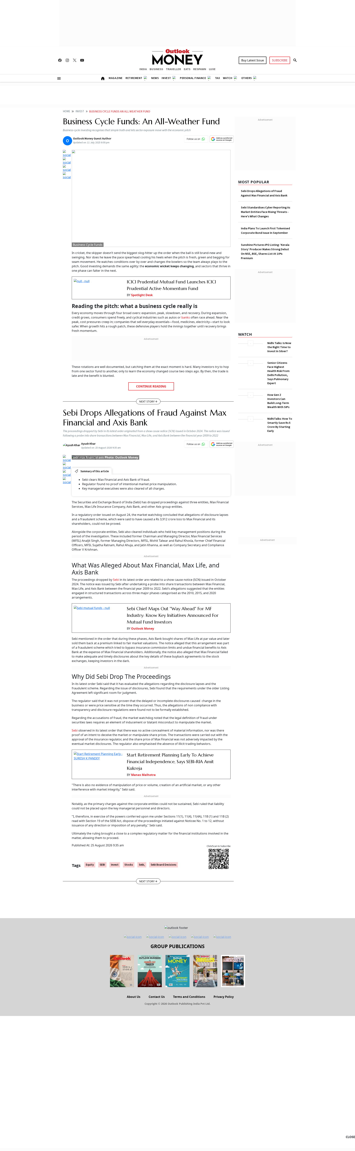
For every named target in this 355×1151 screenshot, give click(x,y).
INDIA (143, 69)
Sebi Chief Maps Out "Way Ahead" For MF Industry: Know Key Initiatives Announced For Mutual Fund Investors (173, 615)
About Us (133, 997)
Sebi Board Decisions (163, 865)
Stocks (128, 865)
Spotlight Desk (142, 295)
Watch (227, 78)
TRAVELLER (173, 69)
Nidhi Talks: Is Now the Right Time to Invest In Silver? (279, 347)
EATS (187, 69)
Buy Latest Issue (252, 60)
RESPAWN (199, 69)
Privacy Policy (224, 997)
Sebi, (142, 865)
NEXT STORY (147, 401)
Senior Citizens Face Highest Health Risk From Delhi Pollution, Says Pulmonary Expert (278, 373)
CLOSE (350, 1137)
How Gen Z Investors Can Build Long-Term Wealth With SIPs (278, 401)
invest (115, 865)
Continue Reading (151, 386)
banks (185, 317)
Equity (90, 865)
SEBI (102, 865)
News (155, 78)
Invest (166, 78)
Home (66, 111)
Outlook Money (142, 628)
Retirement (134, 78)
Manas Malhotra (143, 775)
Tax (217, 78)
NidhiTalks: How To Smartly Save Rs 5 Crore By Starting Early (279, 425)
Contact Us (157, 997)
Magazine (116, 78)
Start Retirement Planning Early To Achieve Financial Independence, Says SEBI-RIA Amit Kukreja (170, 761)
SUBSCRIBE (280, 60)
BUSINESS (156, 69)
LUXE (212, 69)
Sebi (116, 580)
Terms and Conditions (189, 997)
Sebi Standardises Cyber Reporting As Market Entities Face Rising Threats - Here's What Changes (265, 211)
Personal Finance (193, 78)
